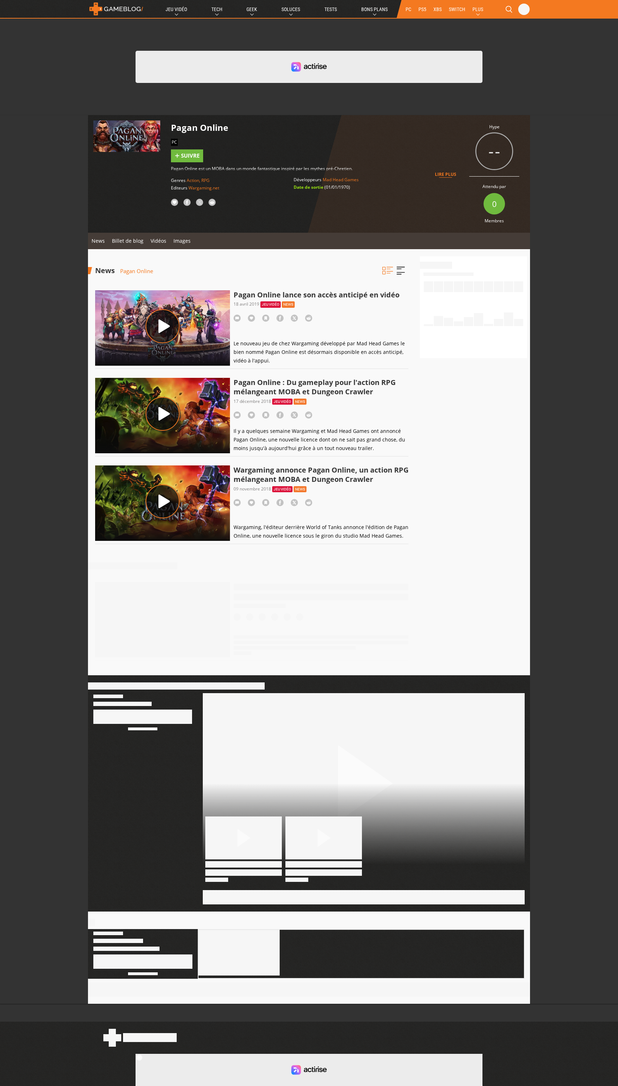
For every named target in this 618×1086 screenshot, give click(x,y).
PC (408, 9)
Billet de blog (127, 240)
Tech (216, 9)
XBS (437, 9)
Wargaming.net (203, 188)
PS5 (422, 9)
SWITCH (457, 9)
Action (193, 180)
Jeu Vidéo (176, 9)
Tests (330, 9)
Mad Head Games (341, 180)
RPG (205, 180)
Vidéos (158, 240)
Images (182, 240)
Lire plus (445, 174)
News (98, 240)
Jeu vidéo (270, 304)
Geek (251, 9)
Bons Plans (374, 9)
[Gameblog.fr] (116, 9)
